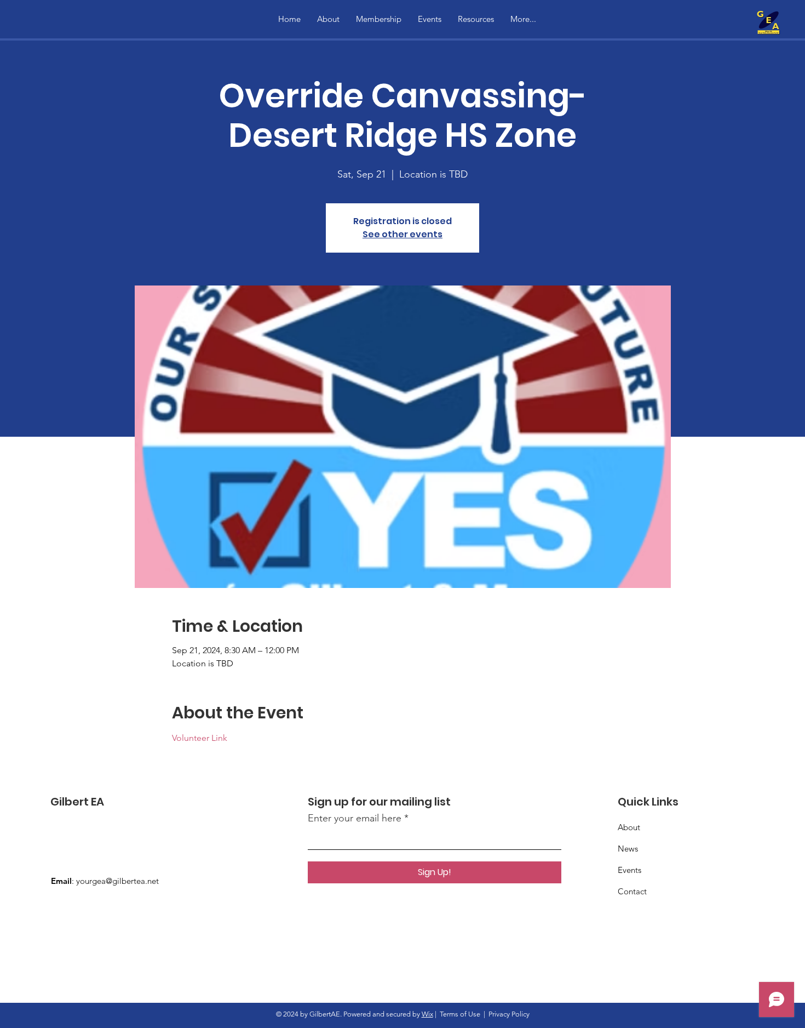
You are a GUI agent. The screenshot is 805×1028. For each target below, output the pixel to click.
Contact (632, 891)
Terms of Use (460, 1014)
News (628, 848)
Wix (427, 1014)
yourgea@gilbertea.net (117, 881)
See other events (402, 234)
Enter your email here (354, 818)
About (629, 827)
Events (629, 870)
